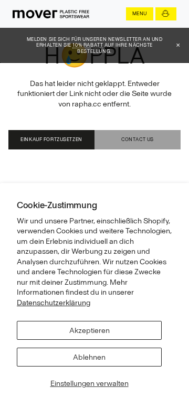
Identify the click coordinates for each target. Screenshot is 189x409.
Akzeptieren (89, 330)
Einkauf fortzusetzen (51, 139)
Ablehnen (89, 357)
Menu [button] (139, 13)
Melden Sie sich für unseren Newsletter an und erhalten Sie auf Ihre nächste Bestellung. (95, 45)
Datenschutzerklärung (53, 302)
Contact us (137, 139)
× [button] (178, 45)
